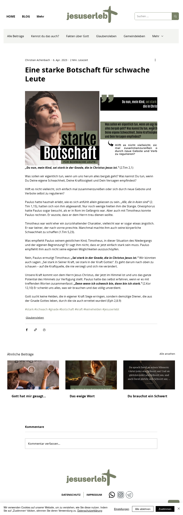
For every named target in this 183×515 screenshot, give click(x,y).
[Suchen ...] (175, 16)
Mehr (155, 36)
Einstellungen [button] (121, 509)
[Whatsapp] (112, 495)
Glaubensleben (106, 36)
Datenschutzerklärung (89, 510)
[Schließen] (179, 509)
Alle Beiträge (15, 36)
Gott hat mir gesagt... (29, 396)
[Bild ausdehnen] (62, 128)
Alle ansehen (167, 353)
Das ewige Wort (82, 396)
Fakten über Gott (77, 36)
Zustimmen (165, 509)
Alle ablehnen (142, 509)
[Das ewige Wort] (91, 374)
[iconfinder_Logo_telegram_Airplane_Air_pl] (129, 495)
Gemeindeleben (134, 36)
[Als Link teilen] (35, 329)
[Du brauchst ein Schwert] (149, 374)
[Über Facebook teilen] (26, 329)
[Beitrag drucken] (44, 329)
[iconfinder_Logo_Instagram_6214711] (120, 495)
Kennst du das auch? (45, 36)
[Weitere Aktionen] (155, 60)
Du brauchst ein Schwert (147, 396)
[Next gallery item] (153, 128)
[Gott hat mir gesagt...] (33, 374)
